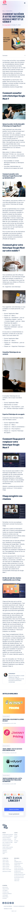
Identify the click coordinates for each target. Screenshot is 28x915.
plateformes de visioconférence (11, 615)
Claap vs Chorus (6, 868)
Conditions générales (8, 906)
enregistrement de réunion (10, 548)
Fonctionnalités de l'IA (9, 536)
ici (23, 200)
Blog (3, 10)
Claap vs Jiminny (6, 866)
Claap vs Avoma (6, 863)
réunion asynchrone (9, 605)
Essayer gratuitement (14, 814)
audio (11, 528)
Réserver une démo (14, 809)
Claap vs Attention (6, 864)
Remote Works (9, 10)
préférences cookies (8, 908)
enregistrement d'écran (16, 634)
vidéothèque (15, 561)
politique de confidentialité (18, 906)
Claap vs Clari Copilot (7, 869)
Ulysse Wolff (7, 25)
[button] (24, 3)
